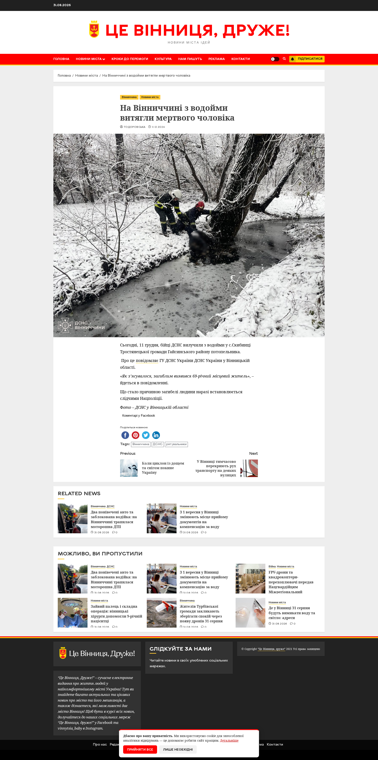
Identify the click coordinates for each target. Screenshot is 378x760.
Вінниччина (129, 97)
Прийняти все (140, 749)
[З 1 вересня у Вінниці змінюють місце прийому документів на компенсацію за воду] (162, 518)
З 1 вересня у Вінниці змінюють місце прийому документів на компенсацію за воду (204, 519)
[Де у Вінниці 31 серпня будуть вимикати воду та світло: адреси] (250, 613)
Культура (163, 59)
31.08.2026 (101, 532)
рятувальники (176, 444)
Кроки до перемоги (130, 59)
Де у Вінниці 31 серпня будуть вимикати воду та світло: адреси (292, 613)
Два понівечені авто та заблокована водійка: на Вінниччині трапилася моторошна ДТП (114, 519)
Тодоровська (134, 127)
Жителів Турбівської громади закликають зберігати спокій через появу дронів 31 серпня (201, 613)
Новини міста (89, 59)
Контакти (240, 59)
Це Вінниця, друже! (197, 32)
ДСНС (158, 444)
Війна (272, 566)
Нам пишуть (190, 59)
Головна (61, 59)
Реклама (216, 59)
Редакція (117, 744)
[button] (284, 59)
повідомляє (147, 360)
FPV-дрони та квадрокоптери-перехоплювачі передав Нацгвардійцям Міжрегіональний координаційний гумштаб (293, 584)
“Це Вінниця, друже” (271, 649)
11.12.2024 (158, 127)
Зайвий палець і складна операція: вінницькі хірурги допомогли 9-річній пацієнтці (116, 613)
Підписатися (310, 59)
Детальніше (229, 740)
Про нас (100, 744)
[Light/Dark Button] (275, 59)
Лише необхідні (178, 749)
